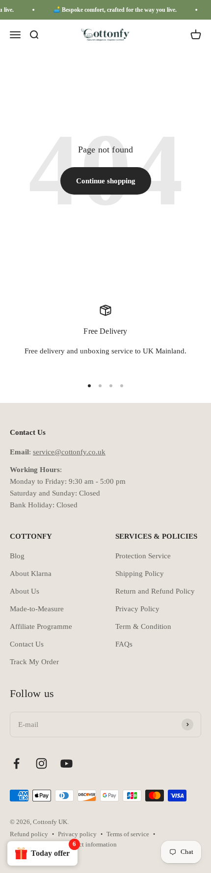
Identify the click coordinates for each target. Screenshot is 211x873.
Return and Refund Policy (155, 591)
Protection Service (143, 556)
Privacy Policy (137, 609)
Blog (17, 556)
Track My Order (34, 662)
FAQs (123, 644)
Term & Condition (143, 626)
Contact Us (27, 644)
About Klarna (31, 573)
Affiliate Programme (41, 626)
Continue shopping (105, 181)
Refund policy (29, 834)
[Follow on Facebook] (16, 763)
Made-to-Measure (37, 609)
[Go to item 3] (110, 385)
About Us (24, 591)
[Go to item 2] (100, 385)
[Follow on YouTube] (66, 763)
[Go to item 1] (89, 385)
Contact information (90, 844)
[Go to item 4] (121, 385)
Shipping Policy (139, 573)
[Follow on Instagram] (41, 763)
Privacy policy (77, 834)
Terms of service (127, 834)
